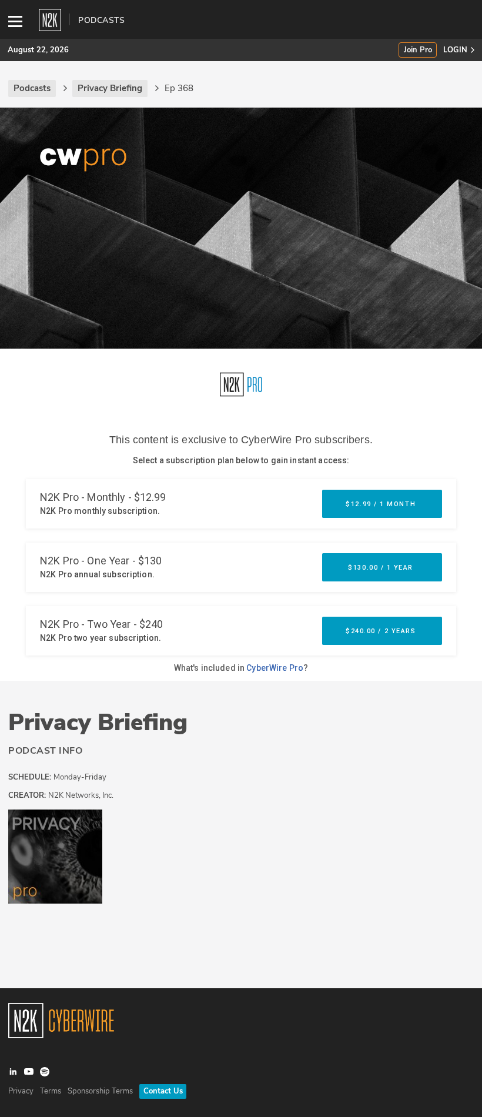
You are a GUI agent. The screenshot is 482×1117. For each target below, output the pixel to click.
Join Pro (418, 50)
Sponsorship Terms (100, 1091)
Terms (50, 1091)
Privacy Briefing (98, 722)
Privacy (21, 1091)
